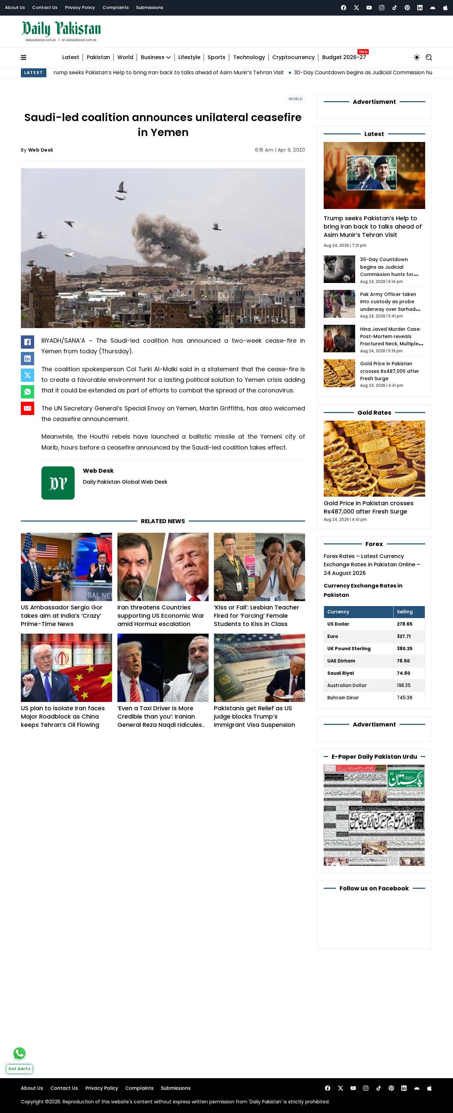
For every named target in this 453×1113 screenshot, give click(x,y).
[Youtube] (369, 7)
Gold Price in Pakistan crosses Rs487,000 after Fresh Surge (389, 371)
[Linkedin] (419, 7)
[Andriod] (432, 7)
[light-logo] (63, 32)
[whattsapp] (19, 1053)
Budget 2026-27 (344, 57)
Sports (217, 57)
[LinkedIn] (27, 358)
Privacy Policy (80, 7)
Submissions (149, 7)
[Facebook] (343, 7)
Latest (70, 57)
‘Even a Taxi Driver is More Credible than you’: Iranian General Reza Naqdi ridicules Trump (159, 720)
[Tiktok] (394, 7)
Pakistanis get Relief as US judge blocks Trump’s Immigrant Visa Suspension (254, 716)
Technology (249, 57)
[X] (27, 375)
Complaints (115, 7)
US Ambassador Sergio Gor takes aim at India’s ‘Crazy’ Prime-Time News (61, 615)
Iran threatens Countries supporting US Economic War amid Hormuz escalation (160, 615)
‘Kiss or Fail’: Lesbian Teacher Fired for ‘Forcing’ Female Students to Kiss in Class (256, 615)
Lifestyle (189, 57)
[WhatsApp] (27, 391)
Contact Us (44, 7)
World (125, 57)
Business (152, 57)
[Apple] (445, 7)
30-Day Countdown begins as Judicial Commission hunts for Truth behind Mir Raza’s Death (388, 274)
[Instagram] (381, 7)
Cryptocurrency (293, 57)
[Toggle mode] (417, 57)
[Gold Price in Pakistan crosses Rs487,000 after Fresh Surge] (374, 458)
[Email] (27, 408)
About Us (15, 7)
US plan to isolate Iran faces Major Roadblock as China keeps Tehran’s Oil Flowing (63, 716)
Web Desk (40, 150)
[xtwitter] (356, 7)
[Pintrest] (407, 7)
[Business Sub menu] (168, 57)
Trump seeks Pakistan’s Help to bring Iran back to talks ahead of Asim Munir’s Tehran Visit (125, 72)
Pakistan (98, 57)
